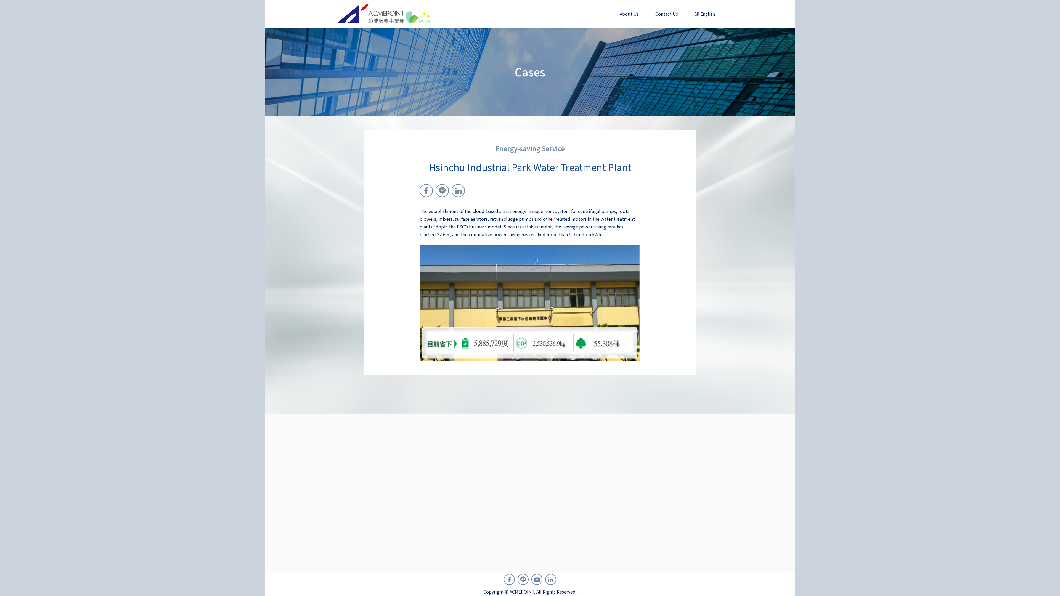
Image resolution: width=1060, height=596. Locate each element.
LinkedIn (550, 579)
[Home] (384, 14)
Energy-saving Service (530, 148)
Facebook (509, 579)
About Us (629, 13)
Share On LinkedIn (458, 190)
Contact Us (666, 13)
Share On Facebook (426, 190)
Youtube (536, 579)
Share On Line (442, 190)
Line (523, 579)
